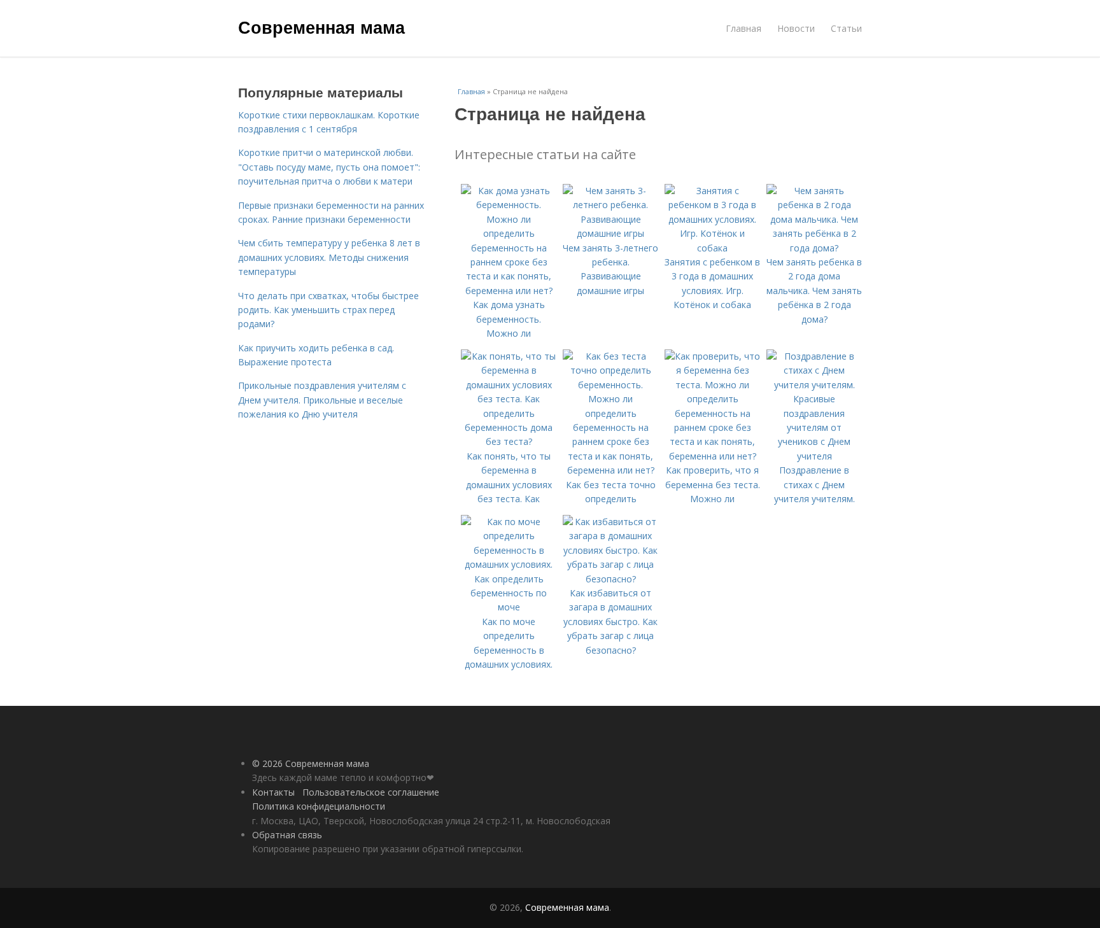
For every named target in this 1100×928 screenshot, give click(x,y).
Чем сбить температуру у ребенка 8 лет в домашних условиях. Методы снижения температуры (329, 257)
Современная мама (321, 27)
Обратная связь (287, 835)
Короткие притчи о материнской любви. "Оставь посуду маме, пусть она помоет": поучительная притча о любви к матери (329, 166)
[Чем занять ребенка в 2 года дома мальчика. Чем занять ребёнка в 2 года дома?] (814, 248)
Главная (743, 28)
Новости (796, 28)
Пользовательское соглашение (370, 792)
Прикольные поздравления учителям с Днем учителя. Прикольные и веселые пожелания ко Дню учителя (322, 399)
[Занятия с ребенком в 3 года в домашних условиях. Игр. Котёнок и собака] (712, 248)
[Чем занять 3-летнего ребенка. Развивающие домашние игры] (610, 233)
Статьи (846, 28)
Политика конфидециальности (318, 806)
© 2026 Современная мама (310, 763)
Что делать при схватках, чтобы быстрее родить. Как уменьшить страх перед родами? (328, 310)
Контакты (273, 792)
